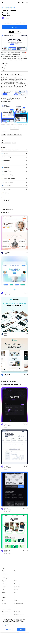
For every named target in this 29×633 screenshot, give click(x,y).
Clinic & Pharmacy (17, 134)
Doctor (3, 134)
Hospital (9, 134)
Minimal (8, 142)
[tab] (14, 63)
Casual (14, 142)
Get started (21, 2)
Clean (3, 142)
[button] (27, 2)
